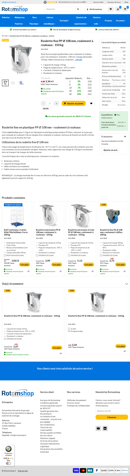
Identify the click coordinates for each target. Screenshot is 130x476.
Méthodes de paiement (76, 400)
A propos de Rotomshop (50, 400)
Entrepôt (64, 20)
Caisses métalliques (49, 20)
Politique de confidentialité (78, 405)
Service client (98, 2)
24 (70, 87)
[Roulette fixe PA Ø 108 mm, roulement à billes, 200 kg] (113, 216)
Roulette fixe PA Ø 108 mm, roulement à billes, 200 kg (111, 232)
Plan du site (23, 471)
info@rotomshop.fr (9, 2)
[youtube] (98, 428)
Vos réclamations (47, 425)
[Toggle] (125, 136)
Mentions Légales (47, 438)
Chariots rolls (97, 20)
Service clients (46, 435)
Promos (108, 20)
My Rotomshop (96, 9)
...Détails (78, 59)
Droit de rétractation (49, 441)
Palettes (6, 17)
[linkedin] (105, 428)
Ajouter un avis (110, 150)
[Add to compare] (28, 271)
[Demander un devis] (118, 9)
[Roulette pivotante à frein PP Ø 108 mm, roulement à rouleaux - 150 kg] (81, 216)
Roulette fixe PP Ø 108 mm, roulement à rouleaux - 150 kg (32, 316)
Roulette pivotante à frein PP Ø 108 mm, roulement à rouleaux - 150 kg (81, 232)
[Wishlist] (91, 103)
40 (70, 91)
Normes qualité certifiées (50, 433)
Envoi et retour (73, 403)
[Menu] (12, 445)
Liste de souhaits (111, 9)
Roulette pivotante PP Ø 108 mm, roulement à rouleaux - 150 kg (48, 232)
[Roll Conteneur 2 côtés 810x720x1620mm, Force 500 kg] (17, 216)
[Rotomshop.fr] (21, 9)
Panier (125, 9)
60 (70, 94)
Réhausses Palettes (20, 20)
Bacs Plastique (34, 20)
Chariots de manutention (80, 20)
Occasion (120, 20)
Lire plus (25, 264)
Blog (126, 2)
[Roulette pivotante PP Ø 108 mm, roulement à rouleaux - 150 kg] (49, 216)
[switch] (8, 463)
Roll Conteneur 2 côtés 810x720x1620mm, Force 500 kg (16, 232)
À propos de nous (114, 2)
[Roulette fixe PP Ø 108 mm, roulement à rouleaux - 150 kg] (33, 302)
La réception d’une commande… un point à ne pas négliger (50, 419)
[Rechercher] (78, 9)
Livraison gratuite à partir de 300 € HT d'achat (69, 116)
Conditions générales (49, 403)
